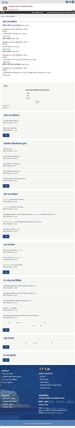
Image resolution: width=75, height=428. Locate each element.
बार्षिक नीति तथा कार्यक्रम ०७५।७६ (15, 25)
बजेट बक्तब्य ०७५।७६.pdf (12, 46)
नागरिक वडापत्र (44, 382)
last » (41, 325)
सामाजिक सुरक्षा (44, 379)
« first (9, 322)
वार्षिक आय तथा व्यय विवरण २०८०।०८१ (12, 250)
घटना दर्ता (42, 376)
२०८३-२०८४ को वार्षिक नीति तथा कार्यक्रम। (13, 199)
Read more (6, 36)
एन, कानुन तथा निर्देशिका (10, 380)
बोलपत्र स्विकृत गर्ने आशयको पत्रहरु (11, 164)
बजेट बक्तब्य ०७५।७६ (10, 38)
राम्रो (28, 93)
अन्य (6, 135)
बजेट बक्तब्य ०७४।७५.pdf (12, 59)
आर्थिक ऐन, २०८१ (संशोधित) (10, 308)
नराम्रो (28, 98)
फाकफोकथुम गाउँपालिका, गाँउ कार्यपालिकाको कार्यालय (52, 398)
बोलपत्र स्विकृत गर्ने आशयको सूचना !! (12, 156)
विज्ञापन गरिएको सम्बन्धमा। (34, 12)
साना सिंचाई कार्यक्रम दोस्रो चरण (11, 120)
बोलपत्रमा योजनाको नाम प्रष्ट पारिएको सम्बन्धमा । (14, 178)
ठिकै (28, 96)
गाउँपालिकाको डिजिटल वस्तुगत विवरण (50, 385)
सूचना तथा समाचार (8, 374)
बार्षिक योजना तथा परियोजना (9, 128)
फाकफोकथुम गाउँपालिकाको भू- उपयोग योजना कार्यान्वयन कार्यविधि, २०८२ (20, 286)
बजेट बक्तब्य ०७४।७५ (10, 51)
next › (34, 325)
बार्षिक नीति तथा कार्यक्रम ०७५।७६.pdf (15, 33)
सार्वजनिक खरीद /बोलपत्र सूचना (12, 377)
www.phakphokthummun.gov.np (53, 413)
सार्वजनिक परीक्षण (7, 407)
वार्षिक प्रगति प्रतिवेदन (9, 398)
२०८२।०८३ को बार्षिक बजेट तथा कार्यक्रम (13, 207)
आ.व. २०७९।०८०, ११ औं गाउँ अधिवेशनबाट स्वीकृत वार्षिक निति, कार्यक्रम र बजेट (22, 222)
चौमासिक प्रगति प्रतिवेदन (10, 401)
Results (5, 107)
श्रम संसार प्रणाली (45, 388)
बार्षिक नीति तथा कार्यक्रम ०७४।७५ (15, 64)
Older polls (6, 105)
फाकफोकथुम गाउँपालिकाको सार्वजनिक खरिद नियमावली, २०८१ (17, 300)
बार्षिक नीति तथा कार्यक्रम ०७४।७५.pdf (15, 72)
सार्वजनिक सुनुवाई (8, 404)
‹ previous (18, 322)
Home (2, 16)
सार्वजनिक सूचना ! (7, 149)
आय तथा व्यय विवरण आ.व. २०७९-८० (12, 257)
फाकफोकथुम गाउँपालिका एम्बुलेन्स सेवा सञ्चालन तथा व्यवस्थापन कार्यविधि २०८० (21, 315)
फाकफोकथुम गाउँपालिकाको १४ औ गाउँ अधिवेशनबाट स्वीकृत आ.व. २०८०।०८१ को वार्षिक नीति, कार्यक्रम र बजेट (29, 214)
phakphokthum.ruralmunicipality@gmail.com (55, 410)
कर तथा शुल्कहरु (7, 382)
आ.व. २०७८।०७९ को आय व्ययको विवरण (13, 265)
